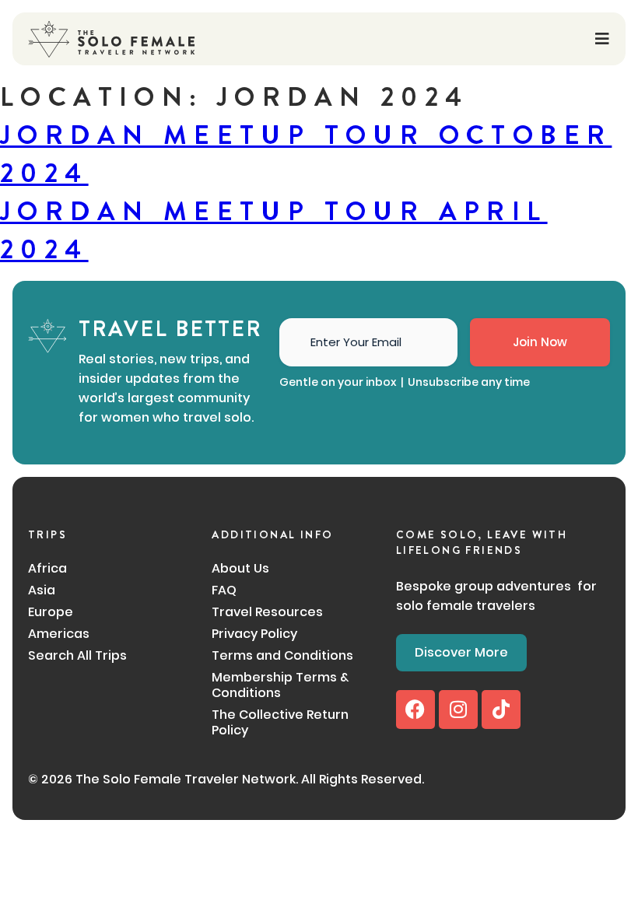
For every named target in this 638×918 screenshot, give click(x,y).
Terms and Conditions (282, 656)
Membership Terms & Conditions (280, 685)
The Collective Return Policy (280, 722)
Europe (50, 612)
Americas (58, 634)
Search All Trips (77, 656)
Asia (41, 590)
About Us (240, 568)
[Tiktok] (501, 709)
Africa (47, 568)
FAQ (224, 590)
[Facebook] (415, 709)
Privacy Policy (254, 634)
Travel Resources (267, 612)
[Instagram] (458, 709)
